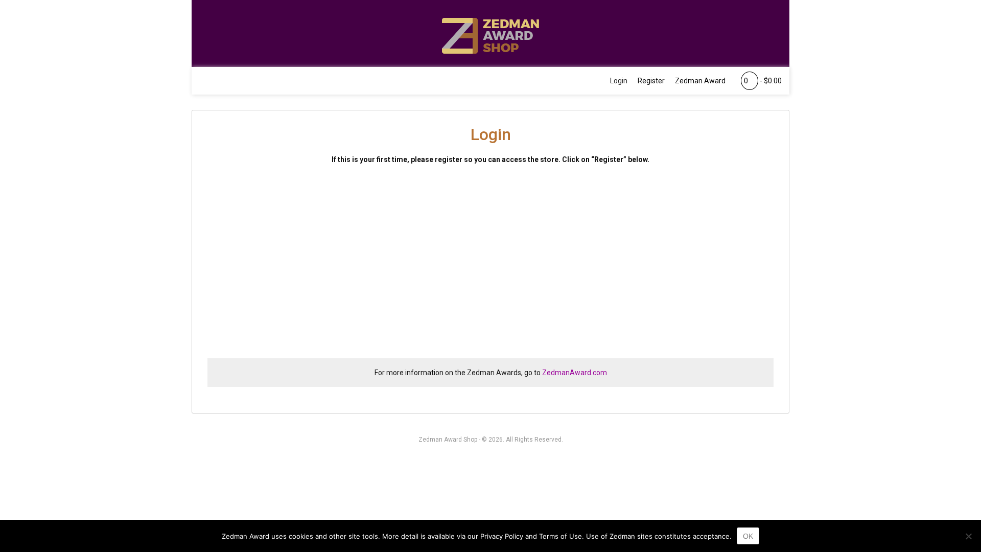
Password (393, 233)
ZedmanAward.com (574, 373)
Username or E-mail (411, 189)
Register (651, 81)
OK (748, 536)
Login (618, 81)
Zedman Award (700, 81)
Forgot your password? (490, 337)
